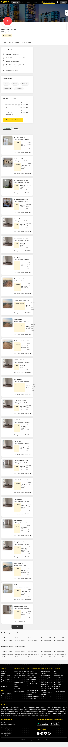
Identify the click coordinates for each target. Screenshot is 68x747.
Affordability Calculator (46, 680)
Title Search (44, 673)
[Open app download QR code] (66, 13)
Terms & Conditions (6, 693)
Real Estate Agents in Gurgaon (35, 638)
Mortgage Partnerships (33, 696)
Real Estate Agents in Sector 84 (48, 651)
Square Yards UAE (19, 673)
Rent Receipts (44, 684)
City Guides (57, 680)
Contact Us (4, 686)
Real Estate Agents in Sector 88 (22, 651)
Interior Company (18, 682)
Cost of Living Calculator (47, 678)
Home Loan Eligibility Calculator (46, 689)
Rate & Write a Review (12, 120)
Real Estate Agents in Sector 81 (35, 651)
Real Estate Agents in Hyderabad (23, 640)
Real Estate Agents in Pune (60, 638)
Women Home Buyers (59, 691)
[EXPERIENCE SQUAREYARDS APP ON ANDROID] (43, 725)
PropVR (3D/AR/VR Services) (32, 684)
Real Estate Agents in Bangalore (22, 638)
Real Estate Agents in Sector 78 (48, 654)
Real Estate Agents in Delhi (47, 638)
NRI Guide (56, 689)
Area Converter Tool (46, 697)
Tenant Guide (57, 686)
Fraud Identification (6, 698)
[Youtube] (45, 733)
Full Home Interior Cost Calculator (46, 693)
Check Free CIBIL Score (47, 686)
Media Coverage (5, 675)
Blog (55, 671)
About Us (3, 671)
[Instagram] (49, 733)
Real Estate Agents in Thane (8, 640)
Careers (3, 673)
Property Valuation (45, 671)
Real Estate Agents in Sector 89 (9, 651)
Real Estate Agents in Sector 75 (35, 654)
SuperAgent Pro (31, 698)
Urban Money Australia (20, 680)
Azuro (15, 684)
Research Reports (58, 678)
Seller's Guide (57, 684)
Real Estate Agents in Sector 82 (35, 656)
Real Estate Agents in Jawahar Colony (24, 654)
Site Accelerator (31, 681)
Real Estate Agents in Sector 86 (9, 654)
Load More (17, 627)
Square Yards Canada (20, 671)
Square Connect (31, 677)
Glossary (56, 673)
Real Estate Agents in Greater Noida (49, 640)
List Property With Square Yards (32, 674)
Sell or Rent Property (48, 2)
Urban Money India (19, 678)
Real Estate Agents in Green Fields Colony (12, 656)
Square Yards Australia (20, 675)
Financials (4, 678)
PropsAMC (17, 689)
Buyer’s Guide (57, 682)
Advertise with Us (31, 688)
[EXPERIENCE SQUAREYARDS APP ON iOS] (55, 725)
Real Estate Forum (58, 675)
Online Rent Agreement (46, 682)
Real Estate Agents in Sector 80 (48, 656)
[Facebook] (38, 733)
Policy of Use (4, 695)
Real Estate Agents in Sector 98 (22, 656)
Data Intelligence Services (31, 693)
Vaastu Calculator (45, 675)
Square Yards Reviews (7, 684)
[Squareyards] (5, 2)
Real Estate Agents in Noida (34, 640)
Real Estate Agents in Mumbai (9, 638)
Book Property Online (19, 691)
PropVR (16, 686)
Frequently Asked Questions (5, 680)
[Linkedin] (41, 733)
